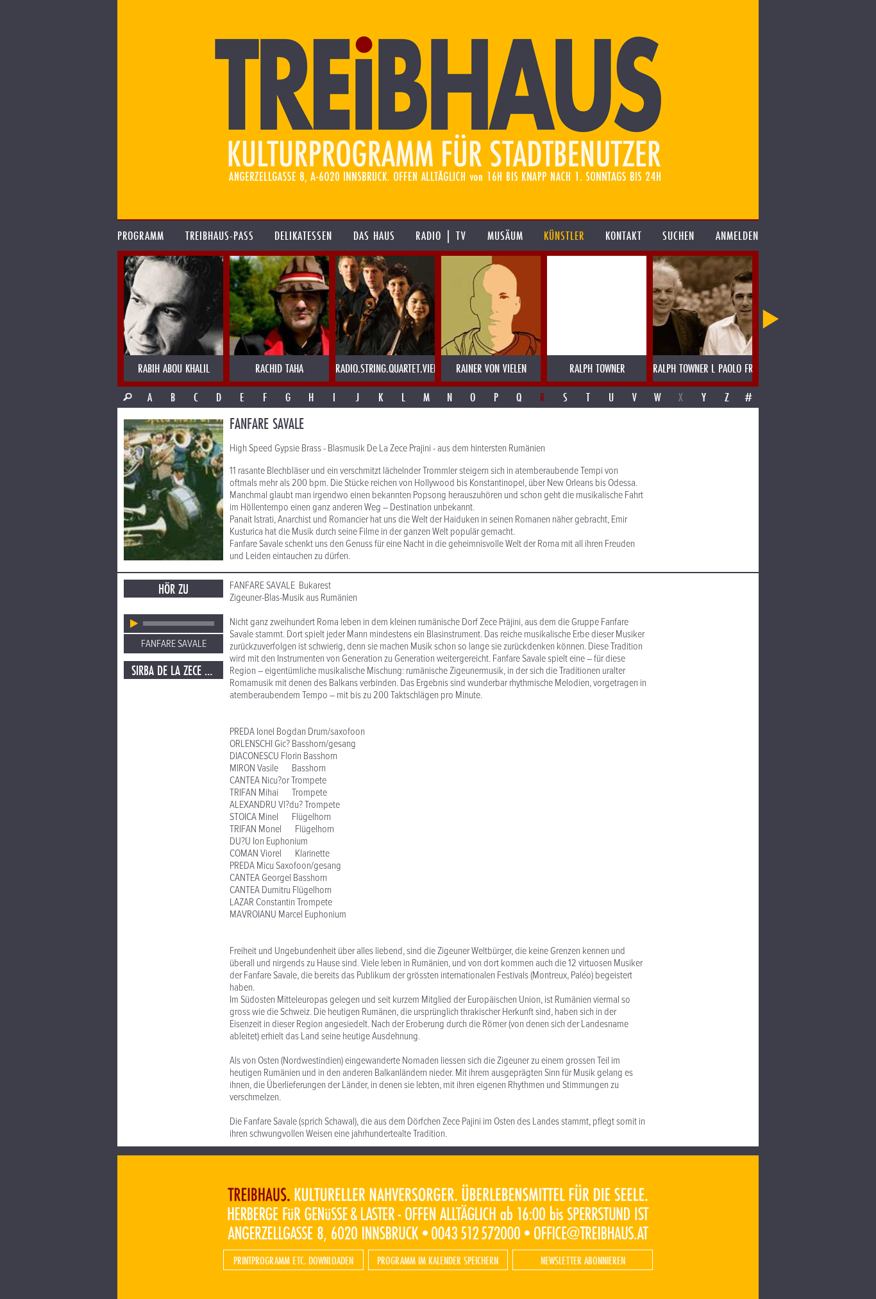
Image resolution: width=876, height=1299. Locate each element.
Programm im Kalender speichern (437, 1260)
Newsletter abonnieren (583, 1260)
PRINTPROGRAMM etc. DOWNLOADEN (293, 1260)
